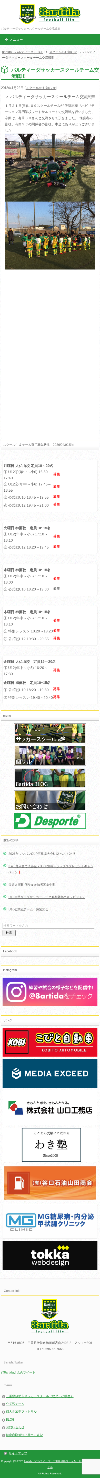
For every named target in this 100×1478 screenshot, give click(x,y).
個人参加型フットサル (21, 1411)
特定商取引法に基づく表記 (24, 1435)
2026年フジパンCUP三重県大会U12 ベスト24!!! (41, 853)
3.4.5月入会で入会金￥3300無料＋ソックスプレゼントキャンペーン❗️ (50, 869)
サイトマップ (18, 1453)
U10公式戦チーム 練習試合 (28, 909)
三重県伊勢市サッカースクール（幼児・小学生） (40, 1396)
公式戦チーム (15, 1403)
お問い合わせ (15, 1427)
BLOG (10, 1419)
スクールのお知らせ (41, 88)
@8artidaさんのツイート (18, 1372)
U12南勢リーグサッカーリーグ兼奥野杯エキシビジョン (46, 897)
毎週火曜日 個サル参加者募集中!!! (31, 884)
